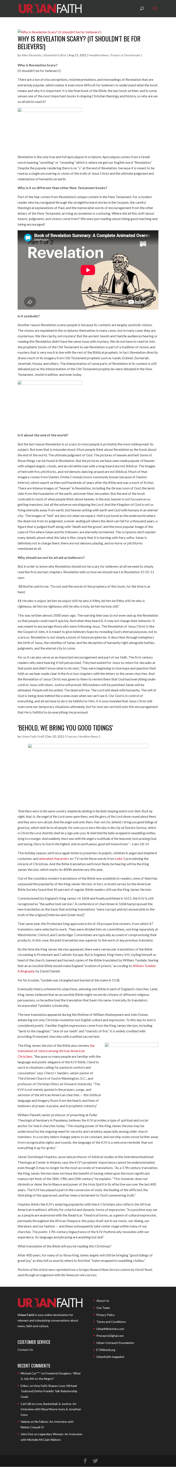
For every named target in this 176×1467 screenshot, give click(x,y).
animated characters (54, 858)
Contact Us (25, 1349)
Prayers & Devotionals (125, 55)
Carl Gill (26, 1404)
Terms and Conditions (111, 1321)
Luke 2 (120, 858)
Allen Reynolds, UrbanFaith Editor (43, 55)
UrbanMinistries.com (110, 1329)
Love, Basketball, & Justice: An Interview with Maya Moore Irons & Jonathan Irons (51, 1409)
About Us (102, 1300)
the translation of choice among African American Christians (56, 1050)
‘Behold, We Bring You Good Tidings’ (65, 727)
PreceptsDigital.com (110, 1335)
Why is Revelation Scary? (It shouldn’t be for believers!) (79, 42)
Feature (72, 736)
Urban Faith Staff (32, 736)
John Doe (27, 1434)
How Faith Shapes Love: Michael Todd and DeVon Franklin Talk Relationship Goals (49, 1391)
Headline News (99, 55)
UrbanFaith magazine (110, 1357)
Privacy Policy (105, 1315)
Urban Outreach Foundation (115, 1343)
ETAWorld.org (105, 1350)
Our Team (103, 1308)
